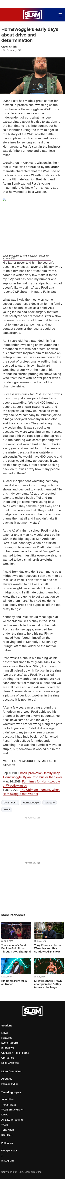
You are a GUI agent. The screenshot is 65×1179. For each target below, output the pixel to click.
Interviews (7, 1047)
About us (6, 1078)
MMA (4, 1114)
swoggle (49, 802)
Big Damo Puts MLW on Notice (14, 983)
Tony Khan (7, 1129)
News (4, 1032)
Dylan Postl (10, 802)
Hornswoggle (31, 802)
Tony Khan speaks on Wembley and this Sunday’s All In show (47, 948)
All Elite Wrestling (12, 1119)
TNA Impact (8, 1104)
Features (6, 1037)
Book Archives (10, 1062)
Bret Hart (6, 1134)
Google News (9, 1150)
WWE (7, 809)
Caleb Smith (9, 46)
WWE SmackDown (12, 1109)
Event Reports (9, 1042)
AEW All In (7, 1099)
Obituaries (7, 1057)
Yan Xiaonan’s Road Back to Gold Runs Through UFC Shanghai (16, 948)
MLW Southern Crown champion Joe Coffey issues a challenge (48, 984)
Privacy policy (9, 1083)
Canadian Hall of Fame (15, 1052)
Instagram (7, 1160)
